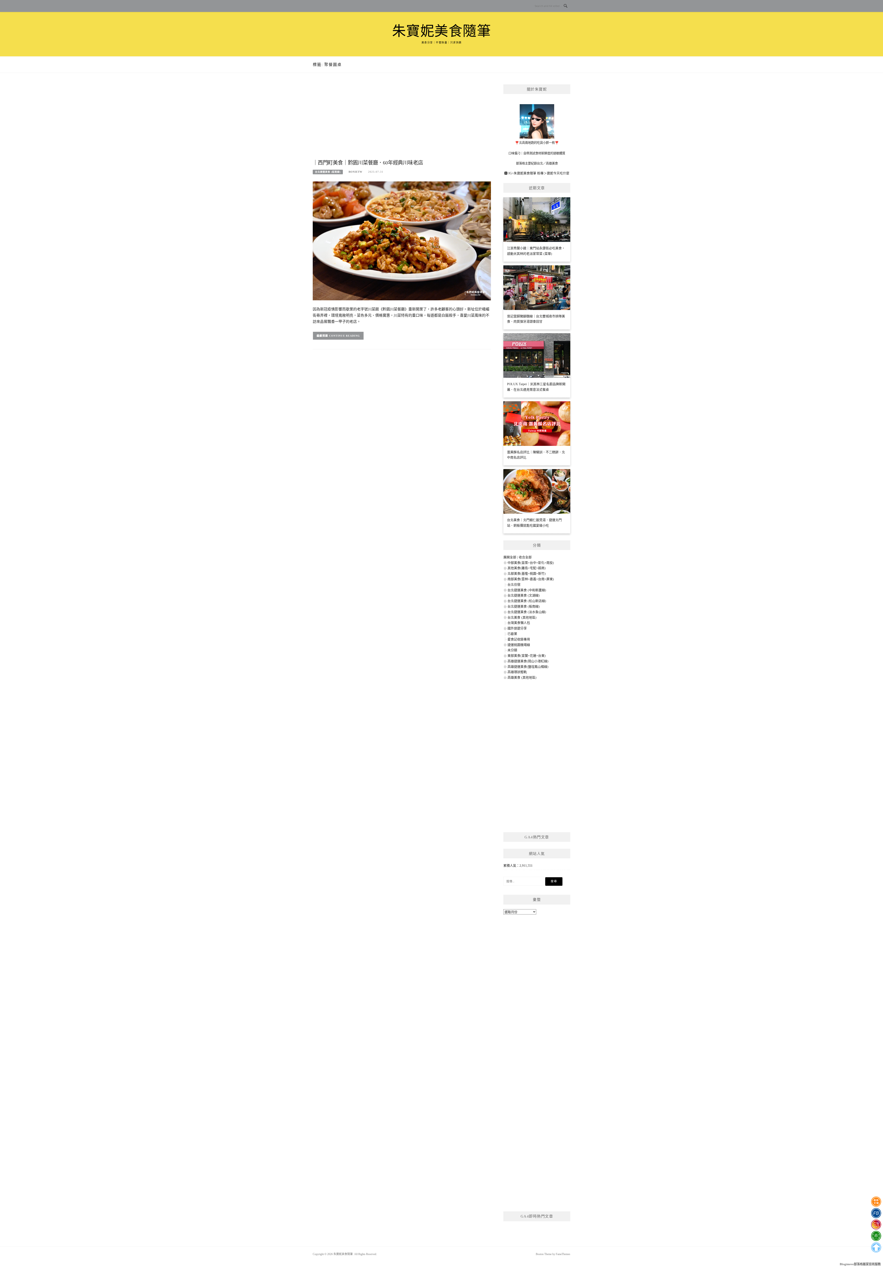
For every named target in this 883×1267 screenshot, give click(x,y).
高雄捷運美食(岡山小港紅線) (527, 661)
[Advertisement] (402, 121)
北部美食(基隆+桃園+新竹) (526, 573)
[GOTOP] (876, 1247)
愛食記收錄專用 (518, 639)
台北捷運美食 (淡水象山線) (526, 612)
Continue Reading (344, 335)
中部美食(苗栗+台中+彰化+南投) (530, 563)
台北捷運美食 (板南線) (328, 172)
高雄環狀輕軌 (517, 672)
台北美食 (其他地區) (521, 617)
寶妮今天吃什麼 (558, 173)
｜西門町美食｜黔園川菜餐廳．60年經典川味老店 (368, 163)
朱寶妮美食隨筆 (441, 31)
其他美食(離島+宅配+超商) (526, 568)
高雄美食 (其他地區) (521, 677)
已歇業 (512, 634)
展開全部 (509, 557)
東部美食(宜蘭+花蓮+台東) (526, 655)
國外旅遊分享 (517, 628)
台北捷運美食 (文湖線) (523, 595)
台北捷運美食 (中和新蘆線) (526, 590)
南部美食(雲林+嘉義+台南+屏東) (530, 579)
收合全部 (525, 557)
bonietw (355, 171)
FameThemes (563, 1254)
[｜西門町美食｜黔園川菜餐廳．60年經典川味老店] (402, 240)
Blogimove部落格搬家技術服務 (860, 1264)
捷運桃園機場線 (518, 645)
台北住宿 (513, 584)
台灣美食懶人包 (518, 623)
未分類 (512, 650)
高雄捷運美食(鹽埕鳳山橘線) (527, 666)
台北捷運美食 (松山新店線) (526, 601)
